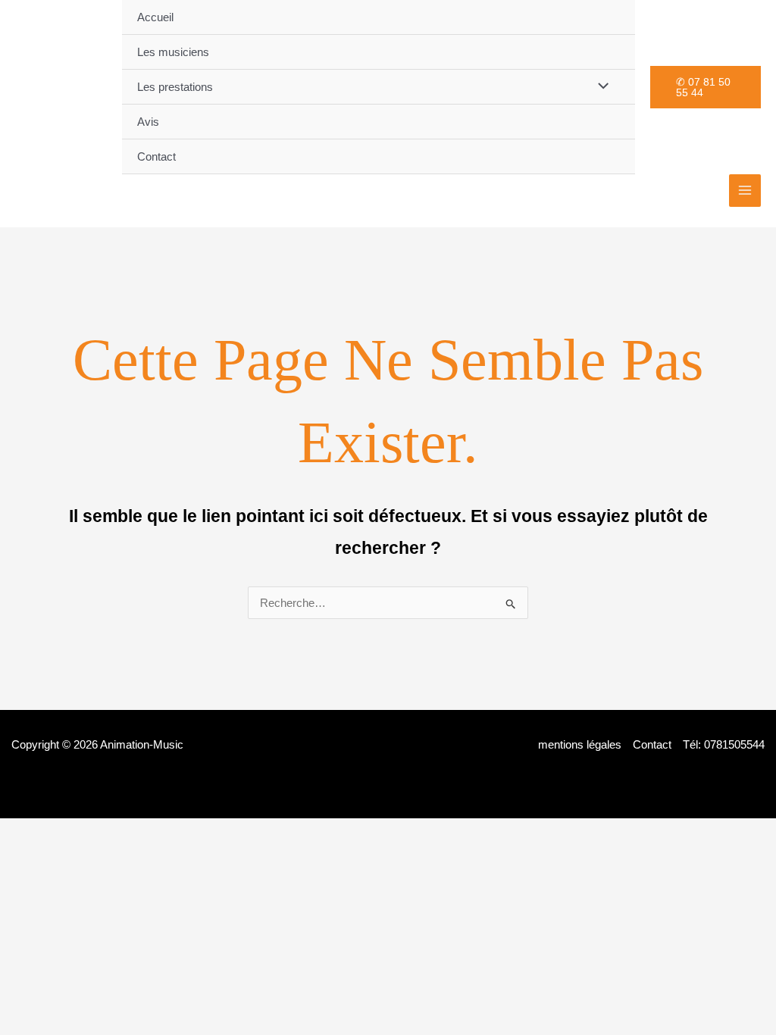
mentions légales (579, 744)
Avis (148, 121)
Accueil (155, 17)
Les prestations (175, 86)
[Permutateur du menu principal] (745, 190)
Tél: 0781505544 (724, 744)
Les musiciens (173, 51)
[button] (705, 87)
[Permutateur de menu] (599, 87)
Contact (156, 156)
